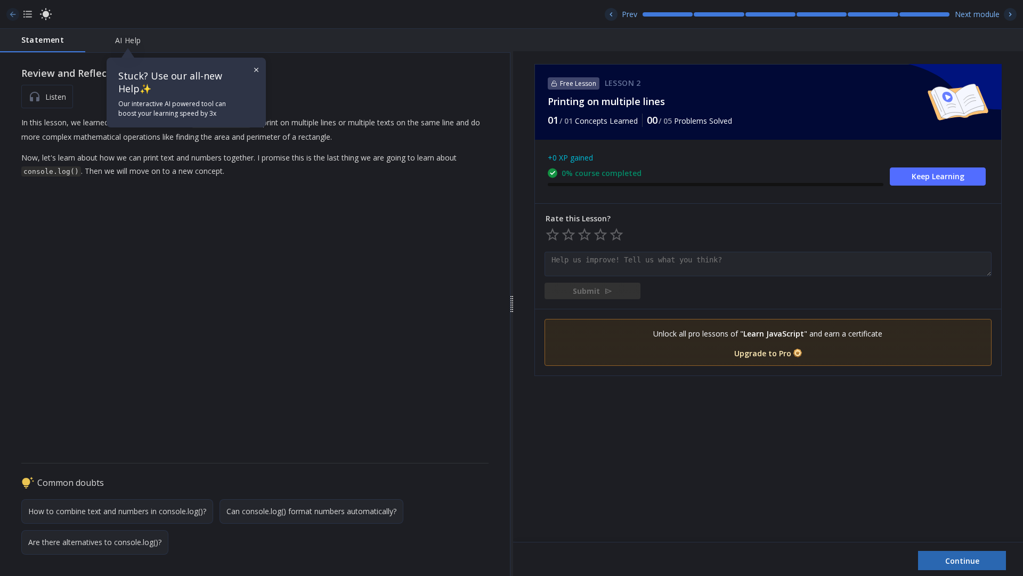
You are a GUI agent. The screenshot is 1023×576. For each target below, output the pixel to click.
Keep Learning (938, 176)
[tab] (42, 40)
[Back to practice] (12, 14)
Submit (586, 291)
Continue (962, 561)
